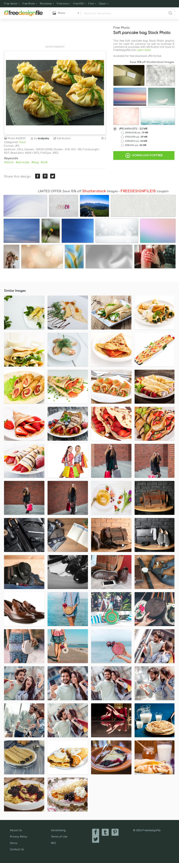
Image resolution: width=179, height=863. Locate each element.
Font (91, 3)
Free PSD (78, 3)
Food (22, 142)
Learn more (144, 50)
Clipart (102, 3)
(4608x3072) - (133, 128)
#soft (44, 162)
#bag (35, 162)
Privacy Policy (18, 836)
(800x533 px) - (135, 145)
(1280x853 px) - (136, 141)
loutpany (43, 138)
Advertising (58, 830)
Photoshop (46, 3)
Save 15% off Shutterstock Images (152, 62)
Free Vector (11, 3)
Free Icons (63, 3)
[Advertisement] (55, 34)
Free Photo (29, 3)
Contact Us (17, 849)
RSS (53, 843)
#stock (8, 162)
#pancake (22, 162)
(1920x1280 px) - (136, 137)
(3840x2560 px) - (136, 133)
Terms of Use (59, 836)
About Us (16, 830)
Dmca (13, 843)
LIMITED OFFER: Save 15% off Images (78, 191)
